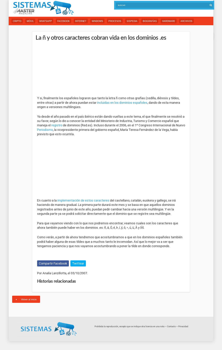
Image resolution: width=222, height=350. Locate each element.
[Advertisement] (63, 69)
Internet (80, 21)
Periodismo (45, 130)
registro (56, 125)
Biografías (150, 21)
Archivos (186, 21)
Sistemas (43, 8)
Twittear (78, 263)
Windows (97, 21)
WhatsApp (45, 21)
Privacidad (183, 326)
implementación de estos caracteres (83, 200)
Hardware (168, 21)
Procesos (114, 21)
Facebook (63, 21)
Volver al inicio (29, 299)
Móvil (30, 21)
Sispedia (132, 21)
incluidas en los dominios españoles (122, 102)
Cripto (17, 21)
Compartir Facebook (53, 263)
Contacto (171, 326)
